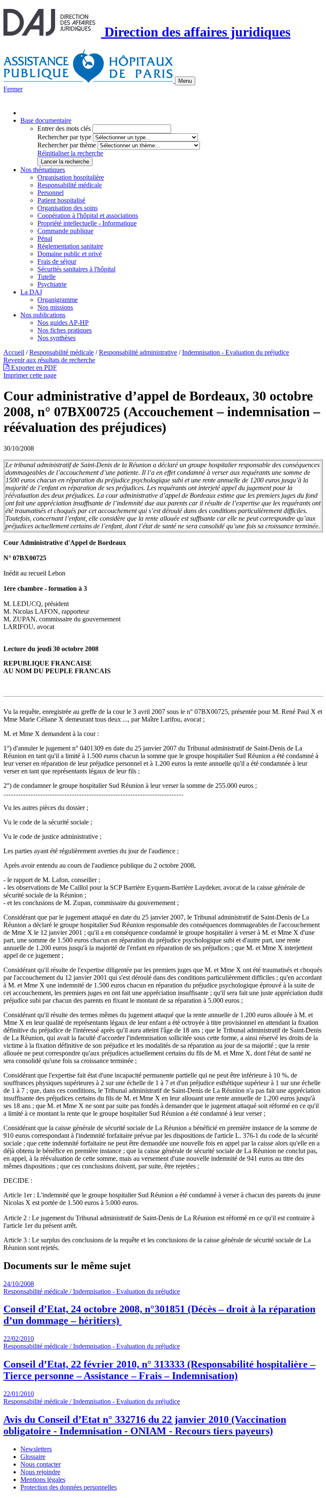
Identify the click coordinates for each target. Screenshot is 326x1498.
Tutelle (46, 276)
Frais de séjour (56, 261)
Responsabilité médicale (69, 185)
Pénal (44, 238)
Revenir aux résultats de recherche (49, 360)
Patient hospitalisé (61, 200)
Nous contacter (40, 1464)
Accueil (13, 352)
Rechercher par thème (66, 145)
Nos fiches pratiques (64, 330)
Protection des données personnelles (68, 1487)
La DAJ (31, 292)
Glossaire (32, 1456)
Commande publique (65, 230)
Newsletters (36, 1449)
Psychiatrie (52, 284)
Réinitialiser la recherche (70, 153)
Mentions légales (42, 1479)
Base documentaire (45, 120)
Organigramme (57, 299)
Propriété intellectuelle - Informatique (87, 223)
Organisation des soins (67, 208)
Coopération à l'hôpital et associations (87, 215)
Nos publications (42, 315)
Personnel (50, 192)
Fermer (12, 89)
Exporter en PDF (33, 367)
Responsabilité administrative (138, 352)
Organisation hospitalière (70, 177)
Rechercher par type (64, 137)
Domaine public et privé (69, 253)
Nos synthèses (56, 337)
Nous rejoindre (40, 1471)
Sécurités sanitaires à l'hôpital (76, 269)
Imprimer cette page (29, 375)
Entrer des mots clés (64, 128)
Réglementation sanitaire (70, 246)
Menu (185, 81)
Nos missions (55, 307)
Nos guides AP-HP (63, 322)
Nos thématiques (42, 169)
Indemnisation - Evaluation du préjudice (235, 352)
